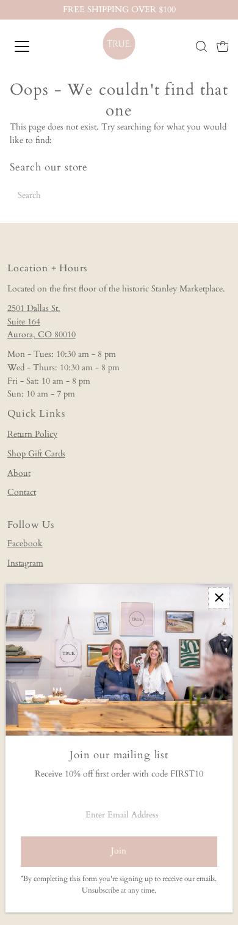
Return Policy (32, 434)
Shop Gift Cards (36, 453)
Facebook (25, 543)
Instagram (25, 563)
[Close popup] (218, 598)
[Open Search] (201, 46)
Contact (21, 492)
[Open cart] (223, 46)
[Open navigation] (32, 46)
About (19, 473)
